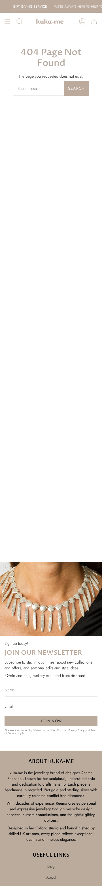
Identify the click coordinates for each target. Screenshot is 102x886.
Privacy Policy (76, 730)
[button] (19, 21)
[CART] (94, 21)
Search (76, 88)
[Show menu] (7, 21)
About (51, 877)
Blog (51, 866)
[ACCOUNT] (82, 21)
